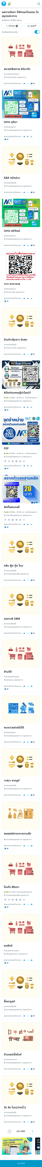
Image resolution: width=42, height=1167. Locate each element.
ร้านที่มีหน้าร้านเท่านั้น (10, 32)
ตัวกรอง (12, 26)
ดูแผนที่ (33, 26)
